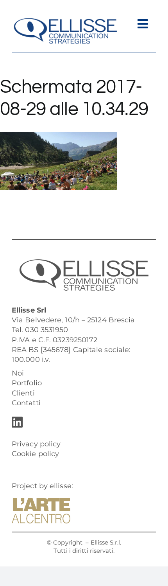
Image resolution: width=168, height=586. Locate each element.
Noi (18, 373)
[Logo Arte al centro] (41, 501)
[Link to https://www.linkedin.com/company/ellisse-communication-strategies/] (82, 422)
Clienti (23, 393)
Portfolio (27, 383)
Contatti (26, 403)
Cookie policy (35, 453)
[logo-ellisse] (65, 21)
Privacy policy (36, 444)
